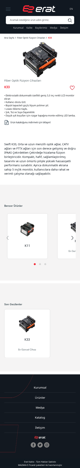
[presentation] (7, 238)
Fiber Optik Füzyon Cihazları (31, 37)
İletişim (64, 27)
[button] (34, 264)
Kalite (29, 27)
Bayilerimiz (41, 27)
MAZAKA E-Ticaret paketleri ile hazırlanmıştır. (40, 465)
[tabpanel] (40, 159)
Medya (53, 27)
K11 (27, 246)
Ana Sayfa (9, 37)
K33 (50, 37)
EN (71, 9)
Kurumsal (18, 27)
